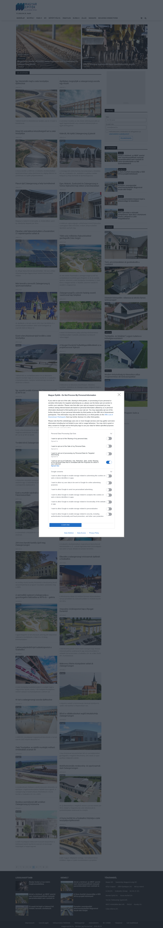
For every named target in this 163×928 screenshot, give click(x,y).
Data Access (81, 533)
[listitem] (81, 433)
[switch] (109, 438)
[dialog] (81, 464)
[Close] (120, 395)
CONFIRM (65, 525)
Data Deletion (69, 533)
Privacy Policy (94, 533)
